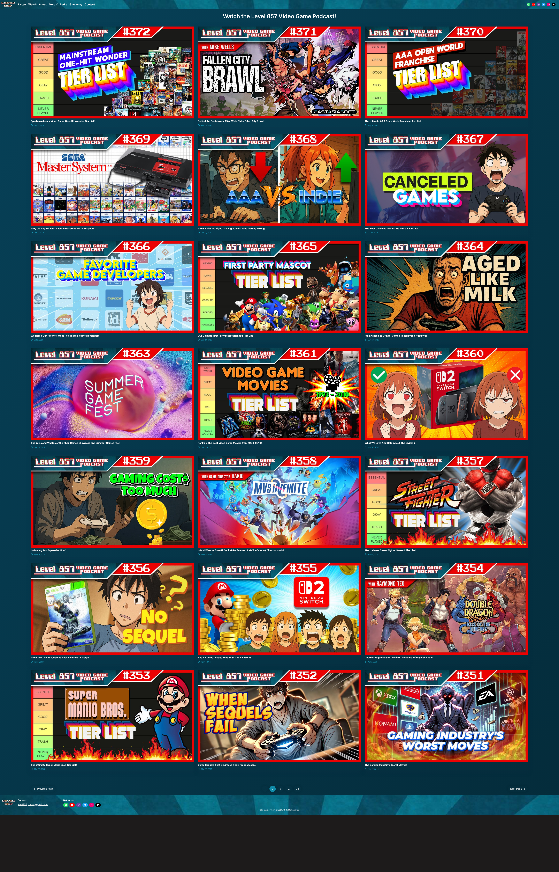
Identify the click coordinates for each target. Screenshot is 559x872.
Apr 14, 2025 (206, 662)
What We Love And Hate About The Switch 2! (390, 442)
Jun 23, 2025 (373, 340)
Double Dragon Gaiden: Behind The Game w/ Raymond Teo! (399, 657)
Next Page (517, 788)
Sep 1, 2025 (39, 125)
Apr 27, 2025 (39, 662)
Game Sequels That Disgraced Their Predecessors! (227, 764)
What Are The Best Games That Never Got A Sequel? (61, 657)
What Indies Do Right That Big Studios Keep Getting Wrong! (231, 228)
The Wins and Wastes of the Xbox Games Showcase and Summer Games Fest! (75, 442)
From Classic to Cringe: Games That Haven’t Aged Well (396, 335)
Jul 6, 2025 (38, 340)
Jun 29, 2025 (206, 340)
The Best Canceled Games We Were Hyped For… (392, 228)
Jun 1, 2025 (205, 447)
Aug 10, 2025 (206, 125)
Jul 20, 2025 (206, 233)
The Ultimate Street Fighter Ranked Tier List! (390, 550)
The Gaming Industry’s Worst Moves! (386, 764)
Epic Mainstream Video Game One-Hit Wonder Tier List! (63, 121)
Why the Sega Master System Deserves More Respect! (62, 228)
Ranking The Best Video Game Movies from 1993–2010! (230, 442)
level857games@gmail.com (33, 804)
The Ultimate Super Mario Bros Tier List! (54, 764)
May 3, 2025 (373, 554)
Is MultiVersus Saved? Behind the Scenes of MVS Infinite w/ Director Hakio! (241, 550)
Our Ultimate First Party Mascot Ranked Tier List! (225, 335)
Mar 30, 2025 (39, 769)
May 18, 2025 (39, 554)
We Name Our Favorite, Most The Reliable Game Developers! (65, 335)
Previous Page (43, 788)
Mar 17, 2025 (373, 769)
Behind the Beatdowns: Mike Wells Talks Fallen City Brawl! (231, 121)
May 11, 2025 (206, 554)
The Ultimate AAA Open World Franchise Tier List (393, 121)
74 (297, 788)
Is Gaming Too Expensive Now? (49, 550)
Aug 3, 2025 (373, 125)
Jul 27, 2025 (39, 233)
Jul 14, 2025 (373, 233)
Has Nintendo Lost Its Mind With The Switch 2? (224, 657)
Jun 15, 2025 (39, 447)
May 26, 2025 (373, 447)
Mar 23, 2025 (206, 769)
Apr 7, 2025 (372, 662)
